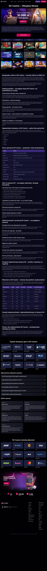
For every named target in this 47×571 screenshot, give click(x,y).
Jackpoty (40, 527)
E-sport (40, 507)
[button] (23, 376)
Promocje (12, 1)
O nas (29, 513)
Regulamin (30, 518)
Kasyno (15, 1)
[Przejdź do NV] (23, 16)
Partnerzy (29, 511)
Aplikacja (29, 1)
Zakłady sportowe (41, 502)
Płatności (29, 510)
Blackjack (40, 524)
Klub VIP (26, 1)
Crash (29, 39)
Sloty (40, 39)
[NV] (3, 1)
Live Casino (19, 1)
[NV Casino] (4, 503)
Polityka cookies (30, 521)
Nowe (39, 513)
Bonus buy (40, 516)
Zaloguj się (38, 1)
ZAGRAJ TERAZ (23, 35)
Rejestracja (44, 1)
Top (39, 510)
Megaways (40, 518)
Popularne (6, 39)
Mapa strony (30, 508)
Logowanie (30, 502)
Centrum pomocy (30, 519)
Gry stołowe (40, 521)
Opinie (29, 507)
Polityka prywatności (31, 516)
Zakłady (23, 1)
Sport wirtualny (41, 505)
